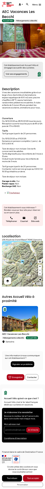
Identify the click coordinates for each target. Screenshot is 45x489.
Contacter (32, 377)
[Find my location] (40, 261)
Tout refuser (12, 478)
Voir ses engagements (16, 74)
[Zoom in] (40, 266)
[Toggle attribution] (40, 279)
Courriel (24, 221)
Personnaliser (22, 485)
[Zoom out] (40, 270)
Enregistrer (17, 377)
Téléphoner (11, 221)
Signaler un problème (22, 364)
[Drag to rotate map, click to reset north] (40, 274)
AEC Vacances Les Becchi (15, 334)
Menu (35, 4)
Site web (35, 221)
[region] (22, 264)
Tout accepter (33, 478)
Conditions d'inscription (15, 438)
